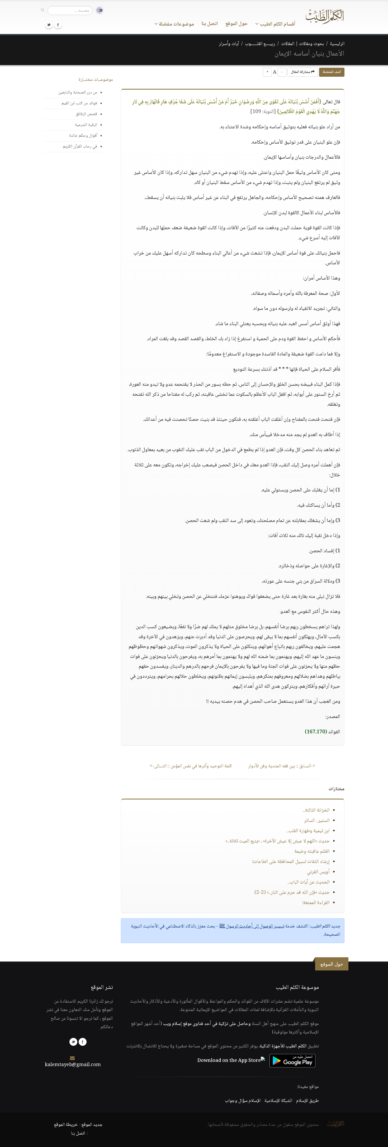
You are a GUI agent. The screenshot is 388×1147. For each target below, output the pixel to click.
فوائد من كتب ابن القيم (79, 103)
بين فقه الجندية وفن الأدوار (281, 766)
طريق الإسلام (307, 1101)
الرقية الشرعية (86, 125)
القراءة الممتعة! (316, 903)
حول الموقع (236, 23)
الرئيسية (337, 44)
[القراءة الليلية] (97, 10)
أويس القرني (318, 872)
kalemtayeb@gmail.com (73, 1065)
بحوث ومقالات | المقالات (302, 44)
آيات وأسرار (229, 44)
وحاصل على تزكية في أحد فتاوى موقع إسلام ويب (207, 1024)
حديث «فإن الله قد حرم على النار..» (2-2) (292, 893)
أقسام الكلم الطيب (277, 24)
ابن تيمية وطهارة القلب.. (308, 831)
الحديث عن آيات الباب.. (308, 882)
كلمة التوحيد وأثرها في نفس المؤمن (191, 766)
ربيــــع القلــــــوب (260, 44)
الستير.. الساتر (317, 821)
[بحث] (43, 10)
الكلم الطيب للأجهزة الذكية (283, 1046)
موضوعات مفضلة (176, 24)
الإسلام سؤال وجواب (243, 1101)
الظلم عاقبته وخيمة (312, 851)
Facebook (58, 25)
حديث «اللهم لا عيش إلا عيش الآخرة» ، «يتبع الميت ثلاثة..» (277, 841)
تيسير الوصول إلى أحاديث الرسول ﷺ (251, 926)
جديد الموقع (92, 1125)
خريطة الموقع (66, 1125)
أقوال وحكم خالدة (83, 135)
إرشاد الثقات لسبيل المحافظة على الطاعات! (291, 862)
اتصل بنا (209, 23)
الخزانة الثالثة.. (316, 810)
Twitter (49, 25)
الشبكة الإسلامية (278, 1101)
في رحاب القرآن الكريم (80, 146)
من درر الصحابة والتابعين (77, 92)
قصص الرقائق (86, 114)
